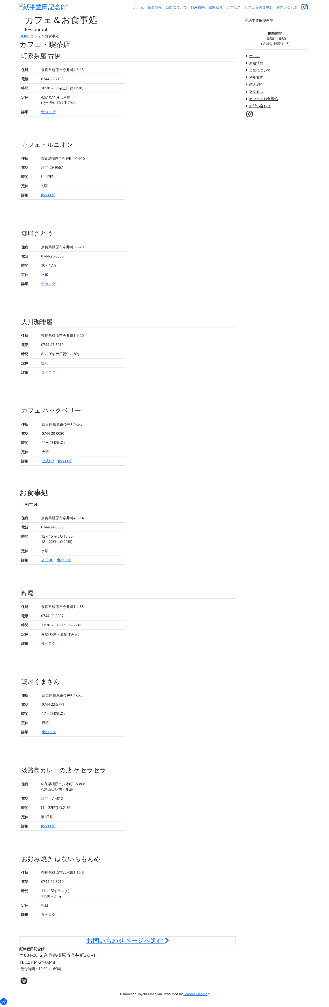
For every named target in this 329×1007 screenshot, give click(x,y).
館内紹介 (256, 84)
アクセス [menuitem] (233, 7)
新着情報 (256, 63)
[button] (164, 1001)
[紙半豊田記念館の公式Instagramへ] (305, 7)
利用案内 (256, 77)
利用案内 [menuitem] (197, 7)
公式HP (48, 460)
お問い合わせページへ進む (125, 940)
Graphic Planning (197, 994)
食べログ (48, 111)
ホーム (254, 55)
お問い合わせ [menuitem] (287, 7)
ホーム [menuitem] (138, 7)
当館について (260, 70)
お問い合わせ (260, 105)
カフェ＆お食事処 (263, 98)
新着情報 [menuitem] (154, 7)
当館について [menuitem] (176, 7)
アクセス (256, 91)
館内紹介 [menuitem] (215, 7)
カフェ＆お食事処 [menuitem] (258, 7)
